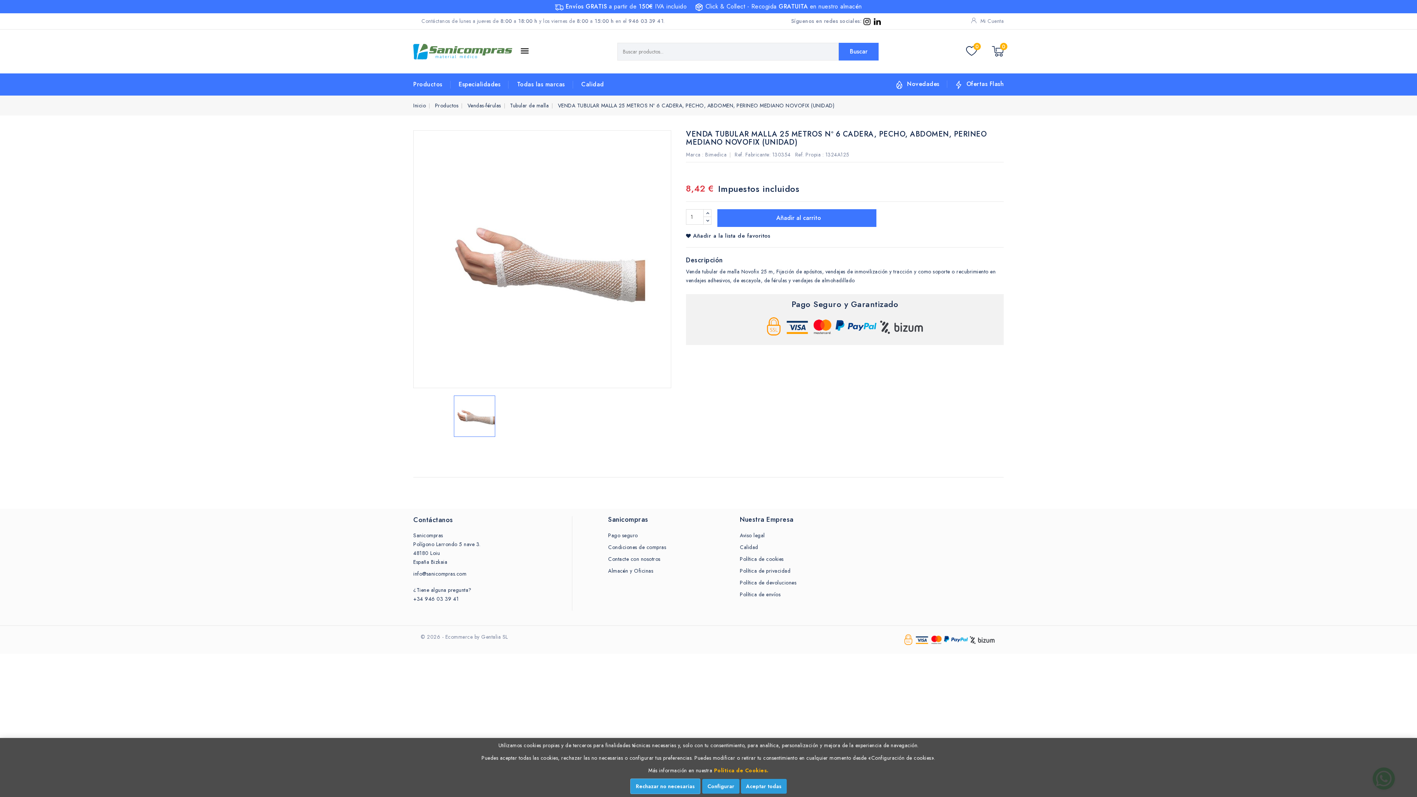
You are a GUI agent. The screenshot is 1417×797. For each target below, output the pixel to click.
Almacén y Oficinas (630, 571)
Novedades (923, 84)
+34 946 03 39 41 (436, 599)
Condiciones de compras (637, 547)
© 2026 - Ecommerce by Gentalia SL (464, 637)
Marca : (695, 154)
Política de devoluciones (768, 582)
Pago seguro (623, 535)
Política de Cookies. (741, 770)
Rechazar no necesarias (665, 786)
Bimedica (716, 154)
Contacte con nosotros (634, 559)
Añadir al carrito (798, 218)
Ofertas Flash (985, 84)
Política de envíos (760, 594)
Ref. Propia (808, 154)
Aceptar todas (764, 786)
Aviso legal (752, 535)
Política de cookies (762, 559)
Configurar (720, 786)
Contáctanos (433, 520)
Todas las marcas (541, 84)
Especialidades (479, 84)
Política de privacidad (765, 571)
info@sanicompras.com (439, 573)
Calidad (592, 84)
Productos (427, 84)
